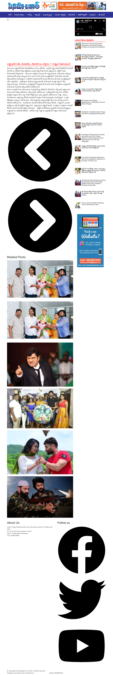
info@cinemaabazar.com (41, 531)
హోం (10, 15)
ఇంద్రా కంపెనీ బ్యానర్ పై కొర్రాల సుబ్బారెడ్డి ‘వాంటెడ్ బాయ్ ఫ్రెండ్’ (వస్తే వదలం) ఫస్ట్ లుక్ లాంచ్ (35, 429)
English (93, 15)
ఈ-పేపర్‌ (101, 15)
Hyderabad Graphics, (41, 673)
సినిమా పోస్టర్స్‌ (60, 15)
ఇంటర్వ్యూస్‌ (47, 15)
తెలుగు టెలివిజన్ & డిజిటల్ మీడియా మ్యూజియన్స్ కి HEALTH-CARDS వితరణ (92, 124)
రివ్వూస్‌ (37, 15)
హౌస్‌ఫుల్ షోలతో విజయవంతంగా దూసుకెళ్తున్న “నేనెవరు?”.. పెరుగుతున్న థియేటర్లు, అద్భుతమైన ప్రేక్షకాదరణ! (92, 56)
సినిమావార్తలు (19, 15)
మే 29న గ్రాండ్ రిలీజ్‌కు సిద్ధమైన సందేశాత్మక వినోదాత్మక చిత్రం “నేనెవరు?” (29, 387)
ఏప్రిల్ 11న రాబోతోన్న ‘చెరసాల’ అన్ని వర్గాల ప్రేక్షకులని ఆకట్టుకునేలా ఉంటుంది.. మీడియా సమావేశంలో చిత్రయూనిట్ (93, 170)
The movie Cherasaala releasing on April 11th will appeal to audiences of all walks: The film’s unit (93, 159)
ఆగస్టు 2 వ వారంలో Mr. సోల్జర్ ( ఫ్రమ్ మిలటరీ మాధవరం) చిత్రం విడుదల (30, 475)
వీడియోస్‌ (71, 15)
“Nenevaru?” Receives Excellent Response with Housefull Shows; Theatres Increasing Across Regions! (93, 45)
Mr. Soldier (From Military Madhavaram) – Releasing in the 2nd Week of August (37, 519)
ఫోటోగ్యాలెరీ (82, 15)
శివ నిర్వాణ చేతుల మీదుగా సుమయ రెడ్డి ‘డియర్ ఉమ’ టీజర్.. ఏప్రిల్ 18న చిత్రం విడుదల (93, 193)
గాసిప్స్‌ (29, 15)
